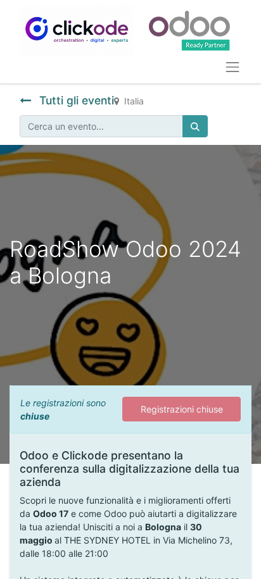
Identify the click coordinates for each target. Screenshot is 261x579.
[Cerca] (195, 126)
